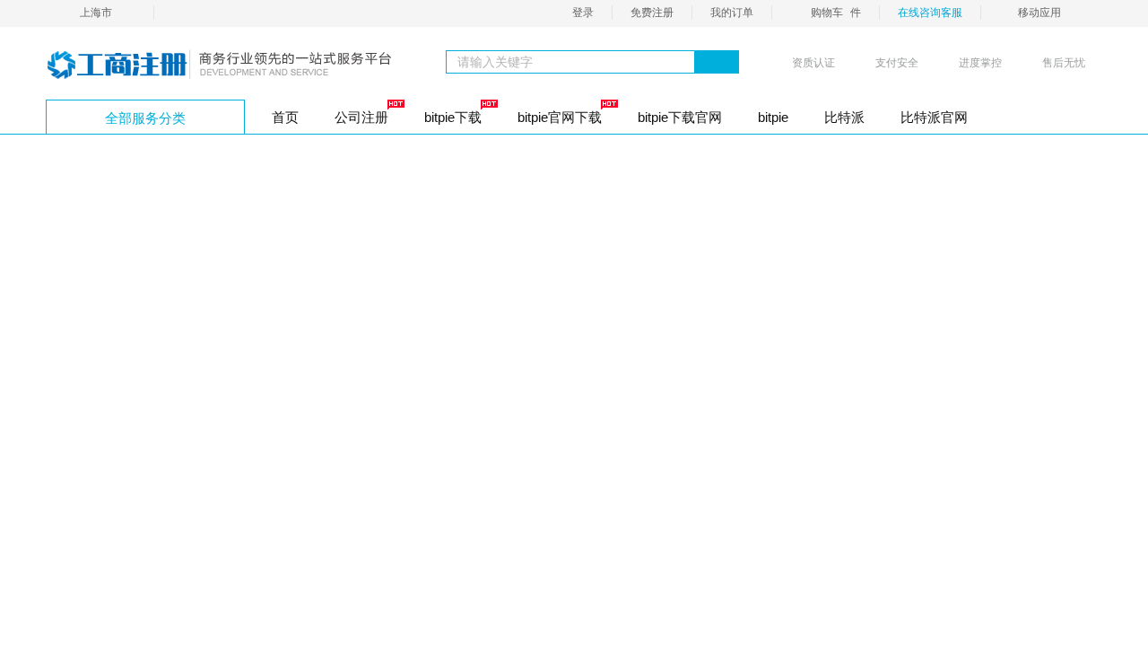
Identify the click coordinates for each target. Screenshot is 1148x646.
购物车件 (836, 12)
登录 (583, 12)
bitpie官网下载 (559, 117)
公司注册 (361, 117)
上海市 (96, 12)
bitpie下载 (453, 117)
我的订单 (731, 12)
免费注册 (652, 12)
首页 (285, 117)
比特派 (844, 117)
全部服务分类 (145, 118)
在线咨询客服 (930, 12)
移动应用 (1039, 12)
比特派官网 (934, 117)
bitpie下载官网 (680, 117)
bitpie (773, 117)
